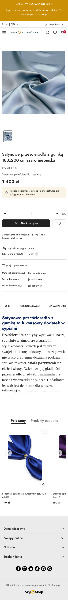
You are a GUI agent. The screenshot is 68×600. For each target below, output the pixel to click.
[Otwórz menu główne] (4, 32)
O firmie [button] (9, 547)
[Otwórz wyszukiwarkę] (48, 32)
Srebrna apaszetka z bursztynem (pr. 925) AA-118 (24, 495)
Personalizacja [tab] (30, 306)
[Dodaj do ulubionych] (59, 223)
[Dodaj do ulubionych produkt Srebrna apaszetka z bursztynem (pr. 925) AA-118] (44, 431)
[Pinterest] (49, 568)
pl (3, 24)
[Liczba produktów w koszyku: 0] (62, 32)
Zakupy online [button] (13, 538)
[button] (18, 420)
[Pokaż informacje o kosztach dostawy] (37, 254)
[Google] (43, 568)
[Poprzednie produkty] (9, 453)
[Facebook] (18, 568)
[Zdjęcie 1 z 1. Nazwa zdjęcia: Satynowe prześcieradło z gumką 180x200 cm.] (8, 136)
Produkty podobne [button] (44, 420)
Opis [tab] (7, 306)
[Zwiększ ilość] (57, 213)
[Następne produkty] (59, 453)
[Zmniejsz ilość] (4, 213)
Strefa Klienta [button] (12, 556)
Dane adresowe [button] (14, 528)
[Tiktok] (37, 568)
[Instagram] (24, 568)
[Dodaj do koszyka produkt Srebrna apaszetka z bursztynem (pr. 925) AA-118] (44, 484)
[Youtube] (30, 568)
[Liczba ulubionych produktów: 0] (55, 32)
